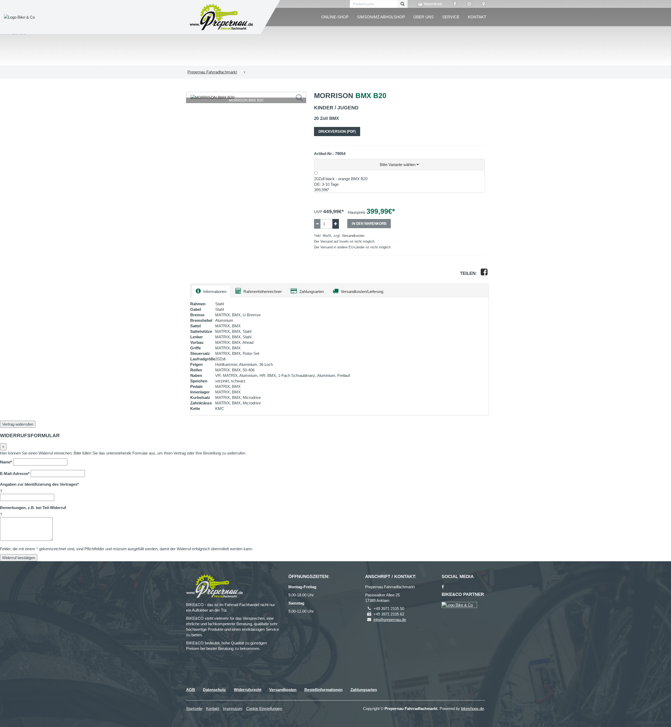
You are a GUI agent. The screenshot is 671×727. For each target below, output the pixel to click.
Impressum (232, 708)
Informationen (214, 291)
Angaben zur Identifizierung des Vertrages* (39, 484)
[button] (399, 164)
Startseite (194, 708)
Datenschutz (214, 689)
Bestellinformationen (323, 689)
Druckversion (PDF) (337, 131)
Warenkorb (432, 4)
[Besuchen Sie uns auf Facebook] (455, 4)
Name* (6, 462)
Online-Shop (335, 17)
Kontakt (477, 17)
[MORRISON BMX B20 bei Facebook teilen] (484, 273)
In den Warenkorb (369, 224)
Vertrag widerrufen (17, 424)
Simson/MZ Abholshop (381, 17)
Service (450, 17)
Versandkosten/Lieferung (361, 291)
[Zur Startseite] (221, 17)
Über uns (423, 17)
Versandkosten (353, 236)
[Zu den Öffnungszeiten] (469, 4)
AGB (190, 689)
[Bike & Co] (459, 605)
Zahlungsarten (311, 291)
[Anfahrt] (484, 4)
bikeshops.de (472, 708)
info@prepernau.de (390, 619)
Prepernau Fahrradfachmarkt (212, 72)
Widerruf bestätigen (18, 557)
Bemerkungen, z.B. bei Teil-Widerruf (33, 507)
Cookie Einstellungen (264, 708)
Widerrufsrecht (247, 689)
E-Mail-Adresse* (15, 473)
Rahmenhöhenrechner (262, 291)
